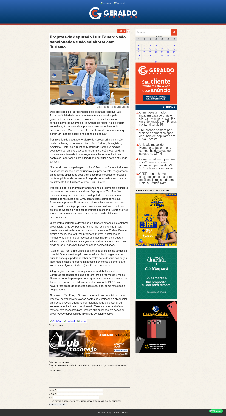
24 (138, 55)
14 (162, 49)
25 (144, 55)
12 (150, 49)
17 (139, 52)
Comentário (55, 370)
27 (156, 55)
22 (168, 52)
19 (150, 52)
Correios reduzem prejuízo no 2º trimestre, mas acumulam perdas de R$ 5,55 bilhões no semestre (157, 163)
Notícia (121, 30)
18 (144, 52)
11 (144, 49)
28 (162, 55)
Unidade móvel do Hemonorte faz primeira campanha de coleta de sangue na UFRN (155, 149)
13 (156, 49)
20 (156, 52)
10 (138, 49)
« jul (155, 61)
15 (168, 49)
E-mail (52, 394)
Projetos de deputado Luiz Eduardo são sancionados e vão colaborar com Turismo (88, 42)
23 (174, 52)
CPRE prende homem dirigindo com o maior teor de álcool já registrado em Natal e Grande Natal (156, 178)
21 (162, 52)
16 (174, 49)
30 (174, 55)
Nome (52, 390)
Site (50, 397)
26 (150, 55)
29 (168, 55)
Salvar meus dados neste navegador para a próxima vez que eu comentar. (86, 401)
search (174, 32)
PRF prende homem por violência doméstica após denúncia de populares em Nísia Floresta (157, 134)
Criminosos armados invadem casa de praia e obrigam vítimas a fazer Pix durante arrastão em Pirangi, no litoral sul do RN (158, 118)
